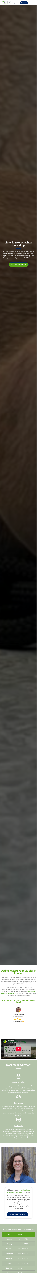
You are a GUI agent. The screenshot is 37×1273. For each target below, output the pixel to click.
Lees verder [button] (21, 1029)
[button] (34, 2)
